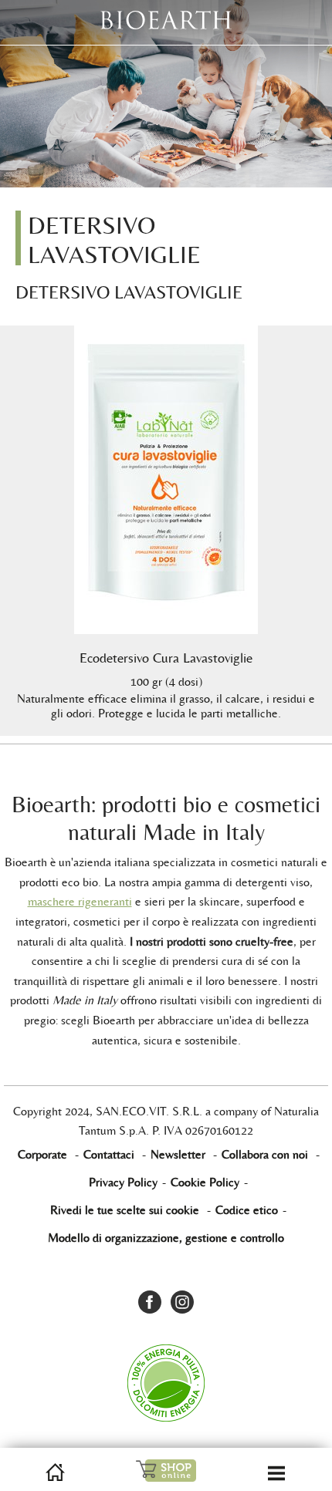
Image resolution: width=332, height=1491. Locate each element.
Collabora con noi (265, 1154)
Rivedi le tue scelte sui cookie (124, 1210)
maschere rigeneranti (80, 901)
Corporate (42, 1154)
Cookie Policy (205, 1182)
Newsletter (178, 1154)
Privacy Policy (123, 1182)
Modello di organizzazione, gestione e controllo (166, 1237)
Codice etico (246, 1210)
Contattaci (108, 1154)
